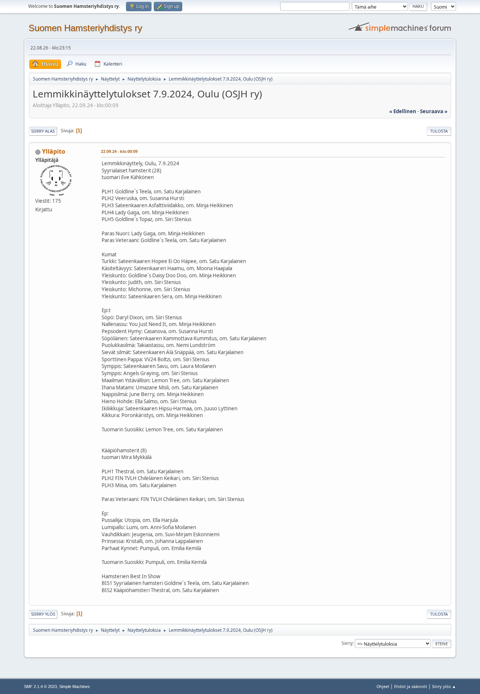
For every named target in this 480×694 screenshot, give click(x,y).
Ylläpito (53, 151)
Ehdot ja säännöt (410, 686)
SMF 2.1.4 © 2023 (40, 686)
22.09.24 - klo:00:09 (119, 151)
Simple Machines (74, 686)
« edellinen (402, 111)
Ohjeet (382, 686)
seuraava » (433, 111)
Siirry (347, 643)
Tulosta (439, 131)
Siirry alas (43, 131)
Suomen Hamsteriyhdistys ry (85, 28)
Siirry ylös (43, 614)
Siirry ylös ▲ (444, 686)
